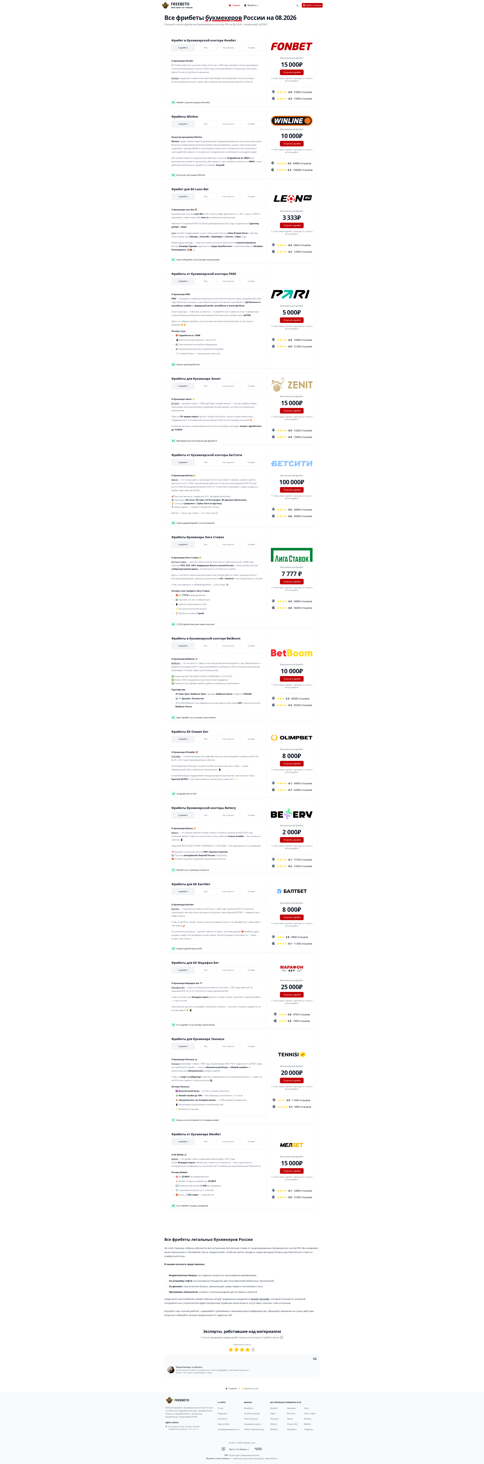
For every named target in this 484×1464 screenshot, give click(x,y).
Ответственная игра (254, 1429)
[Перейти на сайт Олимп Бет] (292, 738)
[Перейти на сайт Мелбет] (292, 1145)
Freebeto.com (248, 1442)
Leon (173, 233)
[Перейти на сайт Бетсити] (292, 464)
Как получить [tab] (228, 47)
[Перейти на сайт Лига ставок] (292, 556)
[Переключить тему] (297, 5)
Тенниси (175, 1063)
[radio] (231, 1349)
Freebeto (233, 1388)
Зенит (290, 1418)
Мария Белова (183, 1367)
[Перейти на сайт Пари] (292, 294)
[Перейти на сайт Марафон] (292, 969)
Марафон (292, 1429)
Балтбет (175, 909)
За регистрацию (252, 1413)
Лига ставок (310, 1413)
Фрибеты (248, 1408)
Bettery (174, 832)
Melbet (174, 1159)
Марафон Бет (178, 987)
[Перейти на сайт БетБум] (292, 653)
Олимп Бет (292, 1424)
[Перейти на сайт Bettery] (292, 814)
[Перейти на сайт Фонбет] (292, 46)
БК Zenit (175, 403)
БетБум (307, 1418)
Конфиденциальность (227, 1429)
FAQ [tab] (205, 47)
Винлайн (291, 1408)
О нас (220, 1408)
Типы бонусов (251, 1418)
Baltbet (307, 1424)
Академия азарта (252, 1424)
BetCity (174, 479)
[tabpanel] (217, 71)
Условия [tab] (251, 47)
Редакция (222, 1413)
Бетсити (291, 1413)
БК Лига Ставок (178, 562)
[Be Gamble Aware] (239, 1448)
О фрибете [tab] (183, 47)
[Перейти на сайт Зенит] (292, 385)
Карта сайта (224, 1424)
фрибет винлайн (260, 1298)
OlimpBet (175, 756)
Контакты (222, 1418)
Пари (182, 331)
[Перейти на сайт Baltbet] (292, 891)
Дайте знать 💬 (273, 1337)
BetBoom (175, 663)
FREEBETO (180, 4)
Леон (306, 1408)
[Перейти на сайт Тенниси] (292, 1054)
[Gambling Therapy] (258, 1449)
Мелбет (274, 1429)
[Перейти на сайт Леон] (292, 199)
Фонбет (175, 78)
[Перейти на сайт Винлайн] (292, 121)
